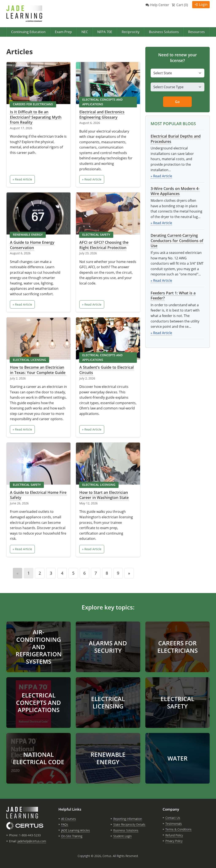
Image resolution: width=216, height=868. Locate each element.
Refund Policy (174, 835)
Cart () (182, 5)
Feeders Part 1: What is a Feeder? (173, 295)
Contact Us (172, 818)
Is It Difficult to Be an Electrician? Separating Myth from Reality (35, 117)
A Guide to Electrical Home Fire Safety (38, 495)
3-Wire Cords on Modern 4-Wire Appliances (175, 191)
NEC (84, 32)
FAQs (64, 824)
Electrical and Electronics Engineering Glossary (101, 114)
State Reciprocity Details (129, 824)
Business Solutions (164, 32)
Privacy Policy (173, 841)
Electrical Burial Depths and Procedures (176, 139)
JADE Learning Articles (75, 830)
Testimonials (173, 824)
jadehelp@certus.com (32, 841)
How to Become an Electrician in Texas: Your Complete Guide (38, 370)
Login (203, 4)
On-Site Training (71, 836)
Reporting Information (127, 819)
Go (177, 101)
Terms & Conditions (178, 829)
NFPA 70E (104, 32)
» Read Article (22, 179)
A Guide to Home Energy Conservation (32, 245)
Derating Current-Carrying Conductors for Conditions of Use (177, 240)
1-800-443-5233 (30, 835)
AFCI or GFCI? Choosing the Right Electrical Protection (103, 245)
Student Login (122, 836)
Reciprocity (130, 32)
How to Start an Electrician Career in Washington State (104, 495)
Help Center (159, 5)
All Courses (68, 819)
